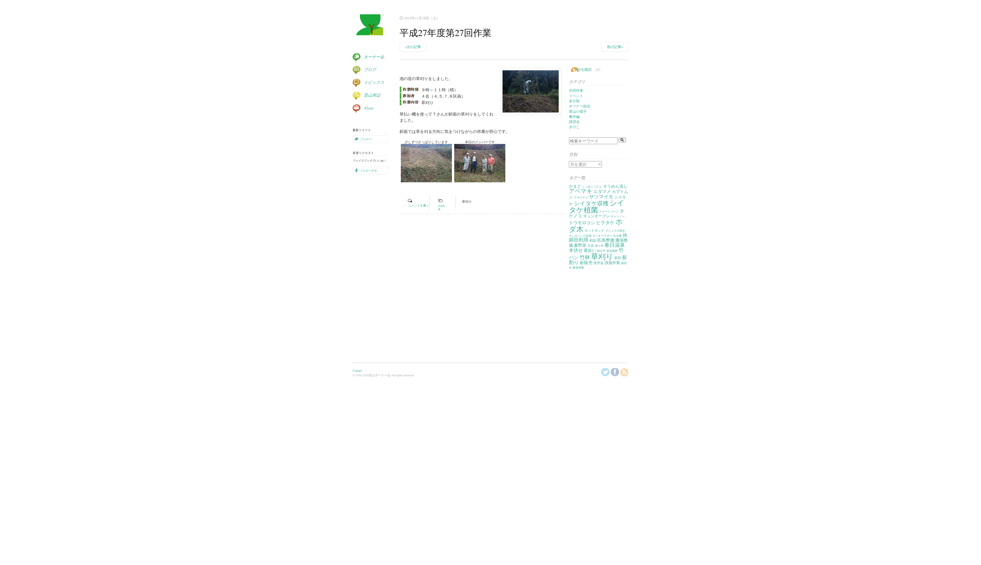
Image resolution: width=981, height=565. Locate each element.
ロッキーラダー (602, 236)
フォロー (365, 139)
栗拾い (590, 250)
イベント (576, 95)
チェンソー (618, 216)
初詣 (592, 240)
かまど (575, 186)
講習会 (574, 121)
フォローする (368, 170)
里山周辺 (372, 95)
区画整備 (605, 240)
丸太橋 (617, 236)
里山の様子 (578, 111)
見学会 (599, 263)
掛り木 (599, 245)
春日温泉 (614, 244)
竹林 (585, 257)
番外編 (574, 116)
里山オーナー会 (368, 29)
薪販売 (586, 262)
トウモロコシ (582, 222)
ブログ (370, 69)
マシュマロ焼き (615, 230)
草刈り (467, 201)
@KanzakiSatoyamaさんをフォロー (605, 372)
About (368, 107)
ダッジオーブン (596, 215)
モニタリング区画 (580, 236)
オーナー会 (374, 56)
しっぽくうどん (592, 186)
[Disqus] (482, 288)
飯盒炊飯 (578, 267)
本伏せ (576, 250)
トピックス (374, 82)
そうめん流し (615, 186)
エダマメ (602, 191)
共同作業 (576, 90)
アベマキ (580, 191)
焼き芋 (601, 251)
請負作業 (612, 262)
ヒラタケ (605, 222)
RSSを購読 (583, 69)
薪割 (617, 257)
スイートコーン (609, 211)
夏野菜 (580, 245)
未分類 (574, 100)
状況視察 (612, 251)
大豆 (590, 245)
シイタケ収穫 (591, 203)
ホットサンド (594, 230)
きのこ (574, 126)
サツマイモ (601, 196)
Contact (357, 370)
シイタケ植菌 (596, 206)
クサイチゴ (581, 197)
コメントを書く (418, 205)
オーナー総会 (579, 106)
